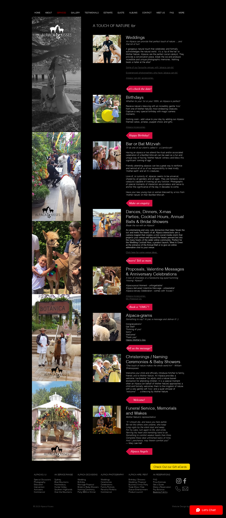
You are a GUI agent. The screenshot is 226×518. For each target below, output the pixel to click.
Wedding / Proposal (137, 482)
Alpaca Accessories (135, 127)
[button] (139, 89)
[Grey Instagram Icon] (178, 480)
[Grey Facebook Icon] (184, 480)
